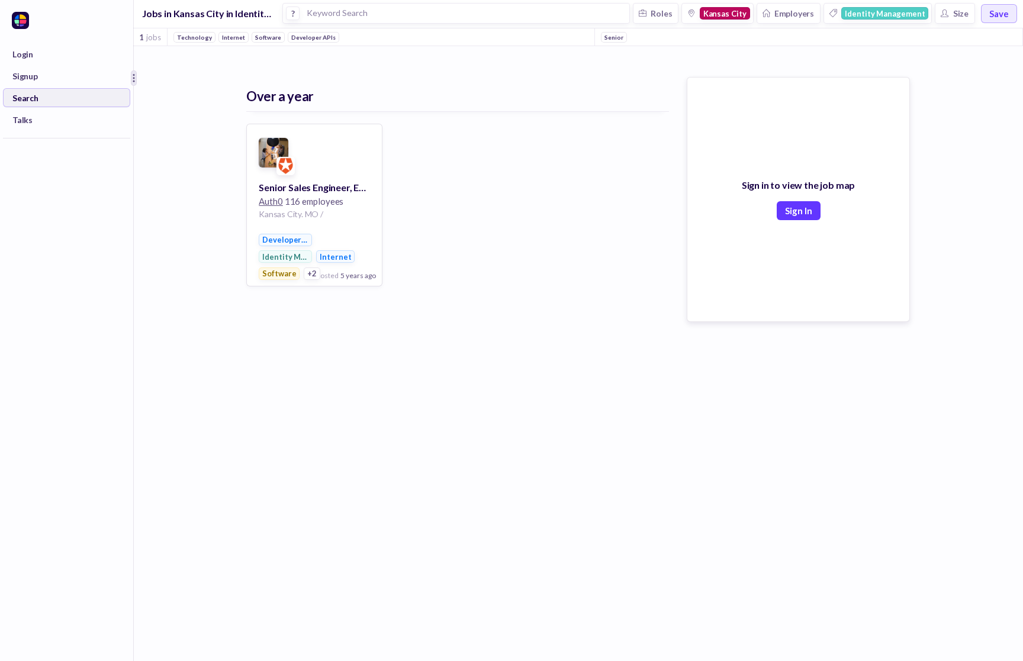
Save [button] (999, 13)
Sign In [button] (798, 210)
